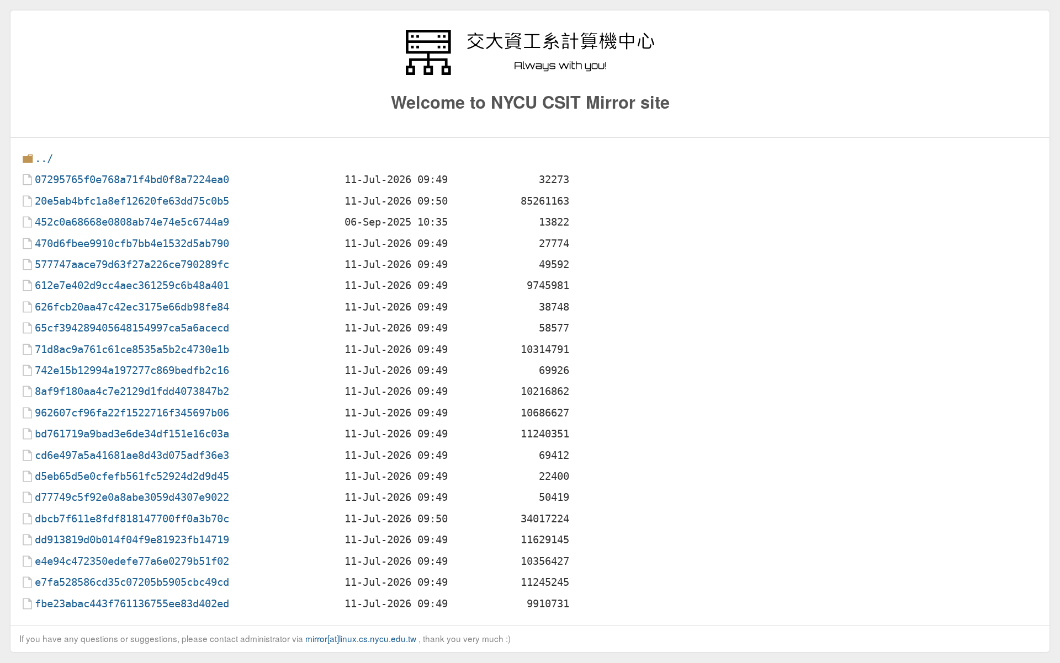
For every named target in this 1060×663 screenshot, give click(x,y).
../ (44, 158)
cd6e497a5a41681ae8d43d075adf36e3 (132, 455)
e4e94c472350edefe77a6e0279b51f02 (132, 561)
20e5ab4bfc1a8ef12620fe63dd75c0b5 (132, 201)
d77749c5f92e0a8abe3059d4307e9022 (132, 497)
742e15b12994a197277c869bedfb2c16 (132, 370)
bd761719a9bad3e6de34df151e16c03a (132, 433)
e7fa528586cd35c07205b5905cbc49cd (132, 582)
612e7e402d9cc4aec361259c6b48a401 (132, 285)
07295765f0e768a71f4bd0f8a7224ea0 (132, 179)
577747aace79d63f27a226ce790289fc (132, 264)
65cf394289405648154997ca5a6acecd (132, 328)
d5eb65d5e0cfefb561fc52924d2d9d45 (132, 476)
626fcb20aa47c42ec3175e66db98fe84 (132, 307)
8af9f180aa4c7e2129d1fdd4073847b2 (132, 391)
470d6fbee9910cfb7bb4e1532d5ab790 (132, 243)
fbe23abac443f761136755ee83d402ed (132, 603)
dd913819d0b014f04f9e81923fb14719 (132, 539)
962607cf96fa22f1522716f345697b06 (132, 413)
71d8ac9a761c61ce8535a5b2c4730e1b (132, 349)
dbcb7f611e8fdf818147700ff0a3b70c (132, 518)
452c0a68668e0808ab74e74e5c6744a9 (132, 222)
